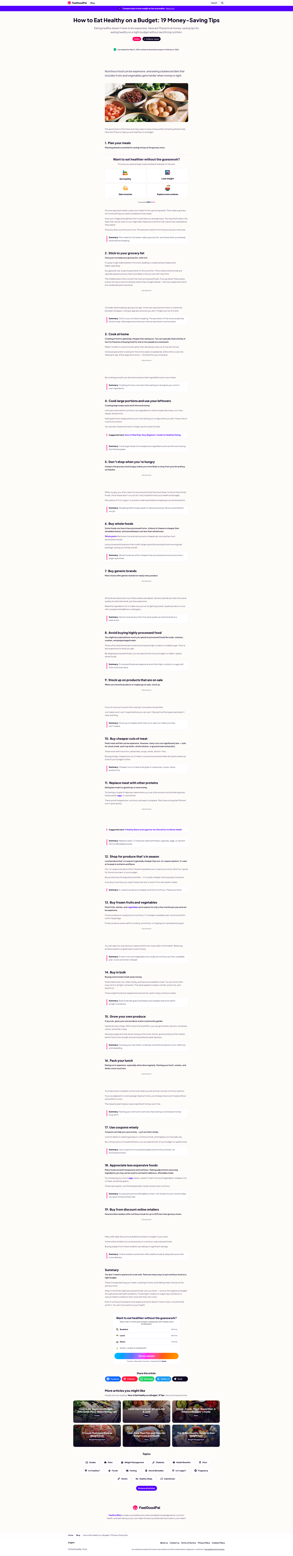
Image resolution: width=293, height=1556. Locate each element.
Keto (204, 1462)
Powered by (146, 202)
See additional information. (215, 1549)
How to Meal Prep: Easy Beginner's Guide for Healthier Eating (153, 435)
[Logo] (76, 3)
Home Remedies (156, 1470)
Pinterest (131, 1379)
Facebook (115, 1379)
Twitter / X (165, 1379)
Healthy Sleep (145, 1478)
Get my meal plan (146, 1356)
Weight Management (134, 1462)
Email (180, 1379)
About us (164, 1543)
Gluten (124, 1478)
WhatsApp (148, 1379)
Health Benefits (183, 1462)
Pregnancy (203, 1470)
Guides (137, 39)
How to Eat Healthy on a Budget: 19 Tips (116, 3)
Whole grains (111, 536)
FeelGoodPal (115, 1515)
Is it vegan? (181, 1470)
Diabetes (160, 1462)
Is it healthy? (94, 1470)
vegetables (133, 907)
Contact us (174, 1543)
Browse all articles (146, 1488)
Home (70, 1535)
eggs (119, 795)
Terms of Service (188, 1543)
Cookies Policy (218, 1543)
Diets (110, 1462)
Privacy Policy (204, 1543)
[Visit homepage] (146, 1508)
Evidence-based (152, 39)
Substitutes (169, 1478)
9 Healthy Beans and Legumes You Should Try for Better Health (153, 829)
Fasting (133, 1470)
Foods (115, 1470)
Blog (92, 3)
